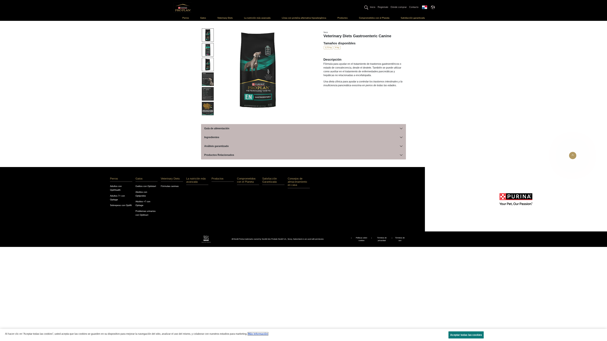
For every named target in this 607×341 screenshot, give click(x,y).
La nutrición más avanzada (257, 18)
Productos (342, 18)
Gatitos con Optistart (145, 186)
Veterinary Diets (225, 18)
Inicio (372, 7)
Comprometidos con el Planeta (374, 18)
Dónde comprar (399, 7)
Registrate (383, 7)
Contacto (413, 7)
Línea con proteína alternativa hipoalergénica (304, 18)
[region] (303, 335)
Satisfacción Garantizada (269, 180)
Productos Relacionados (219, 155)
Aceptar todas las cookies (466, 335)
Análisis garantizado (216, 146)
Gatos (203, 18)
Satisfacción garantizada (413, 18)
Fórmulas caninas (170, 186)
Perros (185, 18)
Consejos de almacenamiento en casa (297, 182)
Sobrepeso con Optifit (121, 205)
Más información (258, 333)
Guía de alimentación (216, 128)
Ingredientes (211, 137)
